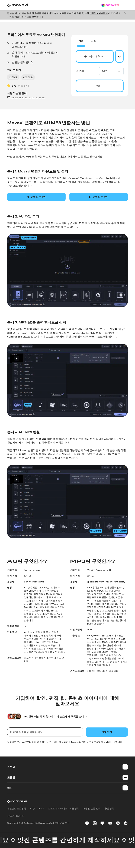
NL (33, 97)
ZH (43, 97)
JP (40, 97)
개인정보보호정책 (98, 13)
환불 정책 (109, 808)
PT (29, 97)
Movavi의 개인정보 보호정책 (86, 741)
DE (16, 97)
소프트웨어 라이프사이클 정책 (63, 808)
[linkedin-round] (118, 823)
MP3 (104, 71)
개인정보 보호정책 (16, 808)
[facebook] (87, 823)
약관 (32, 808)
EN (12, 97)
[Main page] (17, 5)
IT (23, 97)
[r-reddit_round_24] (126, 823)
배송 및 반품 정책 (92, 808)
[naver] (102, 823)
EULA (41, 808)
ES (26, 97)
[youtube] (110, 823)
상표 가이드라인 (15, 815)
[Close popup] (125, 15)
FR (20, 97)
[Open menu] (126, 5)
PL (37, 97)
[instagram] (95, 823)
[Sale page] (110, 5)
